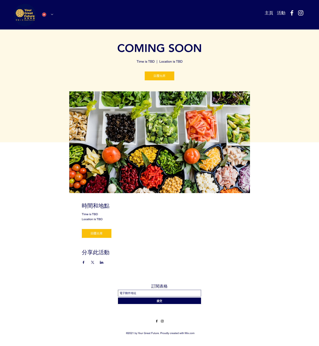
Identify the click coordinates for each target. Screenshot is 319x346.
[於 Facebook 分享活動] (83, 262)
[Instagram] (300, 12)
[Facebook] (291, 12)
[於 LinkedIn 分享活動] (101, 262)
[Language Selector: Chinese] (48, 14)
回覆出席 (159, 76)
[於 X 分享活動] (92, 262)
